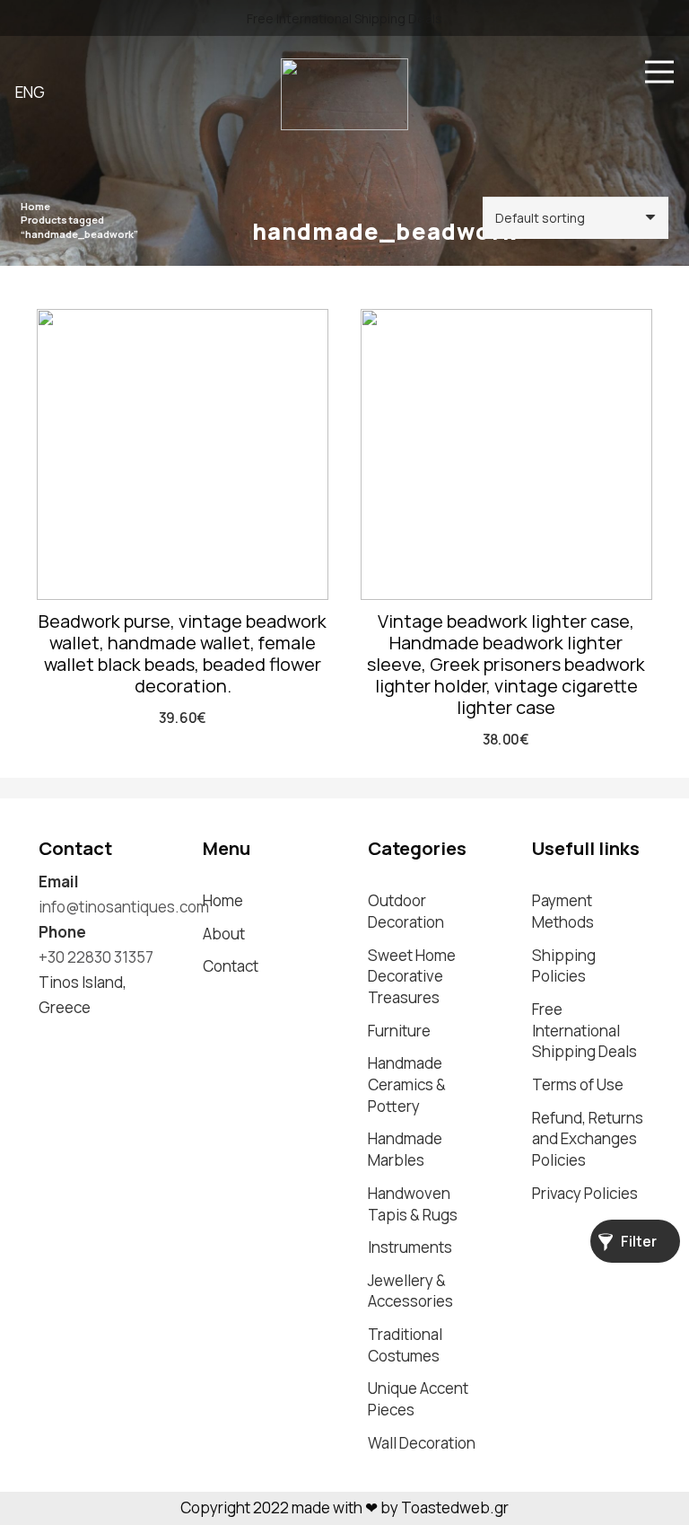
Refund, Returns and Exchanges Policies (587, 1139)
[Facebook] (81, 1038)
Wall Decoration (421, 1442)
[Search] (541, 71)
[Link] (344, 94)
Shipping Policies (564, 966)
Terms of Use (578, 1084)
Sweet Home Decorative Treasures (412, 977)
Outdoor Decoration (406, 911)
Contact (230, 966)
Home (35, 206)
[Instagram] (47, 1039)
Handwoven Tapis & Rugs (413, 1204)
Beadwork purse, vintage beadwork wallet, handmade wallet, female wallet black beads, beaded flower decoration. (183, 653)
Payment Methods (563, 911)
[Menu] (658, 71)
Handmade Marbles (405, 1149)
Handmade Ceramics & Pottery (407, 1084)
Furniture (399, 1030)
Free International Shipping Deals (584, 1030)
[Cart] (584, 72)
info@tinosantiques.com (124, 906)
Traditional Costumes (405, 1345)
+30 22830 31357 (96, 957)
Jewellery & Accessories (410, 1291)
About (224, 933)
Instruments (410, 1247)
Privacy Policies (585, 1193)
